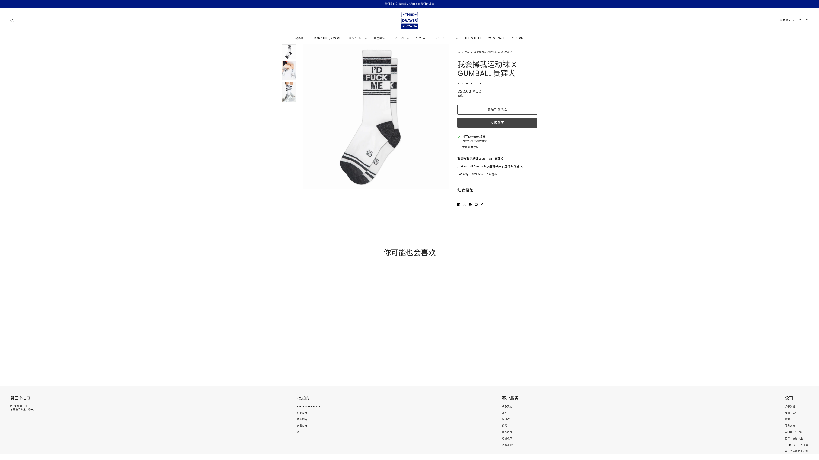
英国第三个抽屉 (794, 432)
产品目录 (302, 425)
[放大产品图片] (376, 116)
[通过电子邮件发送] (476, 204)
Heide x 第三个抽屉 (797, 445)
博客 (787, 419)
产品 (466, 52)
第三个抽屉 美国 (794, 438)
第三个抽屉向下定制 (796, 451)
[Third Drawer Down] (410, 20)
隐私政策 (507, 432)
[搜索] (12, 20)
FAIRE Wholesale (309, 406)
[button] (482, 204)
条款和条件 (508, 445)
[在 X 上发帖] (464, 205)
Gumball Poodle (469, 83)
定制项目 (302, 413)
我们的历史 (791, 413)
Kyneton (473, 136)
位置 (504, 425)
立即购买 (497, 122)
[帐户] (800, 20)
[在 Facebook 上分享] (459, 204)
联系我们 (507, 406)
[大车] (807, 20)
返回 (504, 413)
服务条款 (790, 425)
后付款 (506, 419)
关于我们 (790, 406)
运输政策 (507, 438)
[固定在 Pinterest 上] (470, 204)
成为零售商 (303, 419)
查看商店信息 (470, 147)
